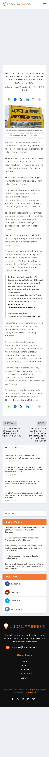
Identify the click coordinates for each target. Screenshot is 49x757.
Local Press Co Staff (23, 87)
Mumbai (25, 90)
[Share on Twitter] (21, 99)
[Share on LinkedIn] (27, 99)
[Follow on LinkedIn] (28, 699)
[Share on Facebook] (15, 99)
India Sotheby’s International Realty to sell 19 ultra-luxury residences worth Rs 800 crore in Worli (23, 548)
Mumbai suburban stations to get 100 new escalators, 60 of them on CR (22, 482)
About (24, 665)
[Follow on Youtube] (33, 699)
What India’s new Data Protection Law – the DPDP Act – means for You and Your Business (24, 530)
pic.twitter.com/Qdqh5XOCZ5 (22, 307)
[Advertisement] (24, 34)
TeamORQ (32, 692)
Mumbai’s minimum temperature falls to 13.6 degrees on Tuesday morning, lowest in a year (24, 495)
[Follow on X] (18, 699)
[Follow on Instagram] (23, 699)
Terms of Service (24, 673)
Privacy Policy (33, 689)
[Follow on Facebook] (12, 699)
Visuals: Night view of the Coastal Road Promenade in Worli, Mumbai (22, 539)
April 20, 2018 (34, 316)
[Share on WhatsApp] (9, 99)
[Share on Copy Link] (33, 99)
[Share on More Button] (39, 99)
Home (24, 661)
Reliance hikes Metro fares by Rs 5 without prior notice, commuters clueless (24, 457)
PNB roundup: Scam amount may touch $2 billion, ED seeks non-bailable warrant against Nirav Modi (24, 469)
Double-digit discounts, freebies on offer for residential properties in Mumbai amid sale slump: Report (24, 566)
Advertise (24, 669)
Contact (24, 678)
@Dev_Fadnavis (15, 304)
